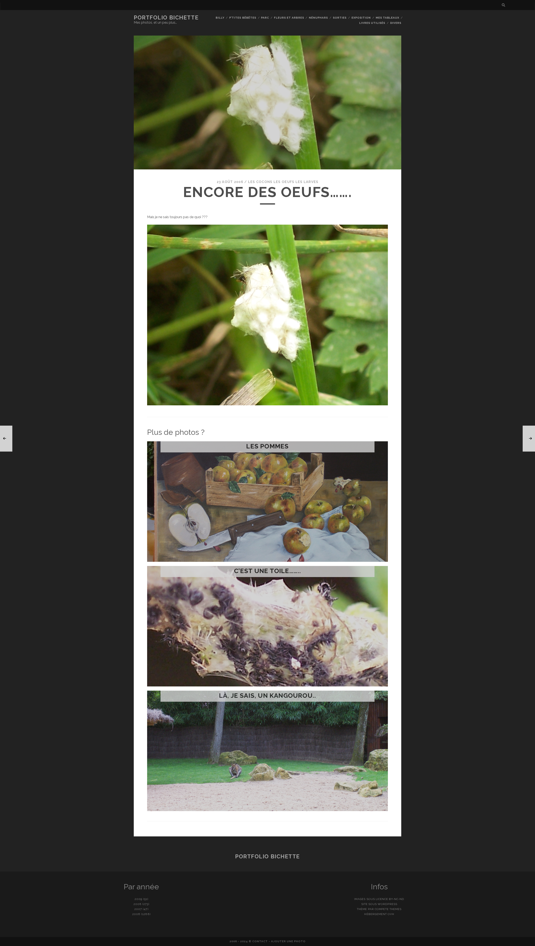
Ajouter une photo (288, 941)
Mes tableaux (387, 17)
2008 (137, 904)
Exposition (361, 17)
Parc (265, 17)
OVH (391, 914)
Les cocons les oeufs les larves (283, 182)
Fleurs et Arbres (289, 17)
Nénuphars (318, 17)
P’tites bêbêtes (242, 17)
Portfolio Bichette (166, 17)
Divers (395, 22)
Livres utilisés (372, 22)
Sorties (339, 17)
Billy (220, 17)
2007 (138, 909)
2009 (138, 899)
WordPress (387, 904)
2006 (136, 914)
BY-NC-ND (396, 899)
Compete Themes (388, 909)
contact (260, 941)
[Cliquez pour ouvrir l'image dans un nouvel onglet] (267, 404)
